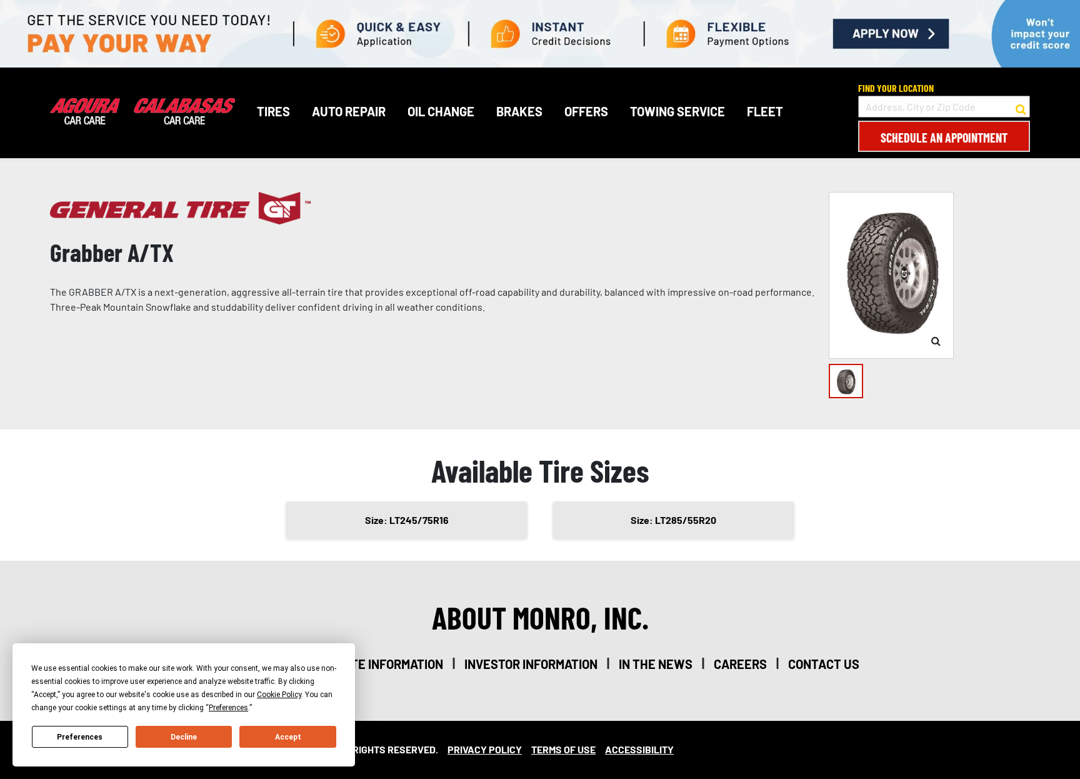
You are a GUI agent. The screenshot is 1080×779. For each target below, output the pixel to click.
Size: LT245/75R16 (407, 520)
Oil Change (441, 111)
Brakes (519, 111)
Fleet (765, 111)
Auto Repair (349, 111)
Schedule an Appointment (944, 137)
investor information (531, 663)
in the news (655, 663)
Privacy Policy (485, 749)
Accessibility (639, 749)
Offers (586, 111)
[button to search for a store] (1021, 107)
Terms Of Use (563, 749)
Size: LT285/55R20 (673, 520)
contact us (823, 663)
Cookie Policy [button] (279, 694)
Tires (273, 111)
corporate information (371, 663)
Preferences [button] (228, 707)
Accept (288, 737)
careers (740, 663)
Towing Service (677, 111)
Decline (184, 737)
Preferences (79, 737)
